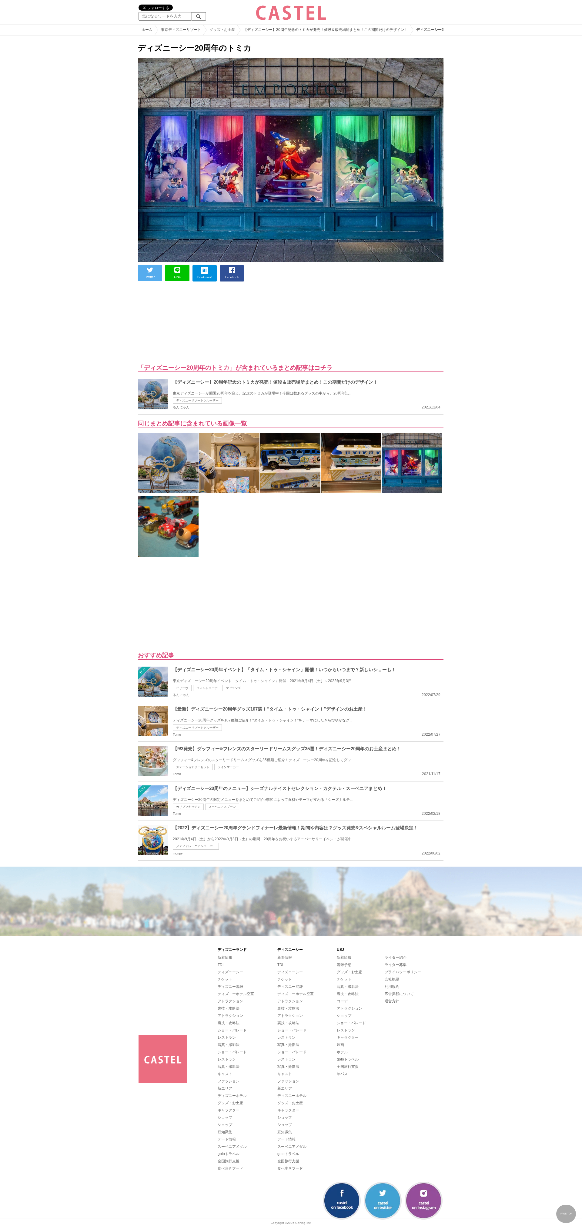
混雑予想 (344, 965)
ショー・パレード (232, 1030)
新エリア (225, 1088)
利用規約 (392, 986)
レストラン (227, 1037)
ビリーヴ (182, 688)
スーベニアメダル (232, 1146)
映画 (340, 1045)
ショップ (225, 1117)
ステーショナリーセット (192, 767)
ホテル (342, 1052)
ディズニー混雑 (230, 986)
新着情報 (225, 957)
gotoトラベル (228, 1154)
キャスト (225, 1074)
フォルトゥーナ (207, 688)
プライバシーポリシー (403, 972)
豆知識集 (225, 1132)
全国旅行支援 (228, 1161)
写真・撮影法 (228, 1045)
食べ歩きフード (230, 1168)
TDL (221, 965)
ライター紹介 (395, 957)
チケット (225, 979)
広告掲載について (399, 994)
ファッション (228, 1081)
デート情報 (227, 1139)
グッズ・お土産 (230, 1103)
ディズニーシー (230, 972)
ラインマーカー (228, 767)
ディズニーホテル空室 (236, 994)
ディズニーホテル (232, 1096)
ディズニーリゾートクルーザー (197, 400)
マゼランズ (233, 688)
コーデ (342, 1001)
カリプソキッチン (188, 806)
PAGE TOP (566, 1213)
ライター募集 (395, 965)
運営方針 (392, 1001)
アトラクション (230, 1001)
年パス (342, 1074)
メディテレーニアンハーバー (196, 846)
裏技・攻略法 (228, 1008)
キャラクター (228, 1110)
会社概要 (392, 979)
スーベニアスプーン (222, 806)
